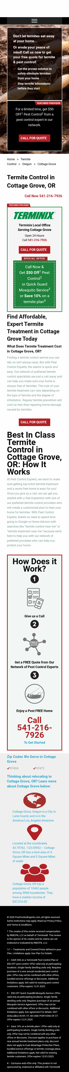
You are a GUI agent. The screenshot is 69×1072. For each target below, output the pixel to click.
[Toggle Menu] (34, 21)
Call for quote (34, 138)
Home (11, 159)
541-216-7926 (34, 731)
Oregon (27, 164)
